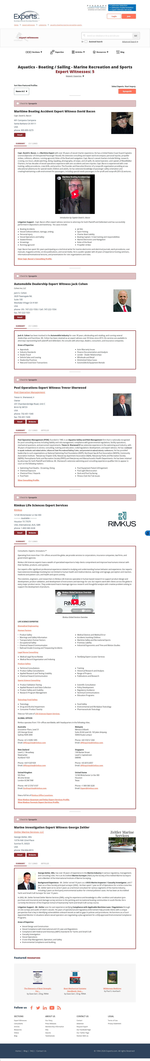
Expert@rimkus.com (89, 788)
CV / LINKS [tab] (32, 143)
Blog (15, 1036)
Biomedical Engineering (28, 626)
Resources (101, 52)
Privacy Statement (114, 1024)
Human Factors (24, 630)
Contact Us (41, 1051)
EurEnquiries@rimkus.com (34, 788)
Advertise (80, 1024)
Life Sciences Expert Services (47, 714)
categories (42, 25)
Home (16, 25)
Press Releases (50, 1024)
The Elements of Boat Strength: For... (37, 989)
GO (135, 36)
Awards (48, 1033)
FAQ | (32, 1051)
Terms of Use (113, 1020)
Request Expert (82, 1027)
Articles (78, 52)
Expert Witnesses (20, 1020)
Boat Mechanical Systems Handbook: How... (75, 989)
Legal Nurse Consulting (28, 652)
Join (129, 16)
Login (114, 16)
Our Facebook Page (84, 1030)
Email (19, 135)
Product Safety (24, 664)
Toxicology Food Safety (27, 699)
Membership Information (54, 1027)
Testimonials (50, 1036)
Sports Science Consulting (29, 680)
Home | (19, 1051)
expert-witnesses (28, 25)
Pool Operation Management (29, 392)
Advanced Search (129, 41)
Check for (28, 103)
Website (32, 422)
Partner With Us (82, 1036)
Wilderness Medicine (112, 988)
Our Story (48, 1020)
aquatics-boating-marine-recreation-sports (66, 25)
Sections (36, 52)
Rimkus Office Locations (42, 795)
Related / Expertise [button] (74, 76)
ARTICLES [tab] (45, 430)
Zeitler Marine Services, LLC (29, 832)
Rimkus (18, 509)
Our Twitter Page (83, 1033)
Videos (16, 1033)
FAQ (46, 1030)
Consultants (18, 1024)
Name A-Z (20, 91)
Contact (79, 1020)
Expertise (59, 52)
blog (122, 52)
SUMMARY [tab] (20, 143)
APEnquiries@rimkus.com (34, 742)
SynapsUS (127, 91)
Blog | (26, 1051)
